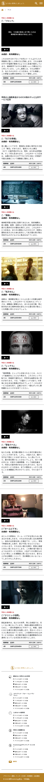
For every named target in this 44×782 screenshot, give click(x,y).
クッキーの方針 (21, 776)
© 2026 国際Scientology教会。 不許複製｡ (16, 779)
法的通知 (37, 776)
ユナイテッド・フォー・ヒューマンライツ (23, 694)
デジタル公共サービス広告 (22, 689)
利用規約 (30, 776)
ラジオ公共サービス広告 (21, 681)
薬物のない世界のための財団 (21, 676)
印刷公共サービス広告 (21, 687)
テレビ (9, 10)
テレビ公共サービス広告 (21, 679)
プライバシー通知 (9, 776)
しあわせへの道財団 (19, 712)
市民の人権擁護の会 (7, 18)
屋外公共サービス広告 (21, 684)
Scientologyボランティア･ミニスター (24, 745)
